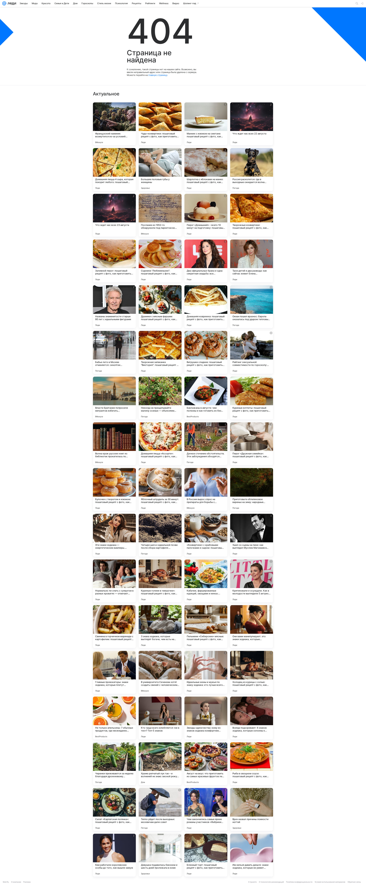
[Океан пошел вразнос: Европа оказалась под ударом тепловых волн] (251, 306)
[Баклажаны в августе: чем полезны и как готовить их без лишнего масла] (205, 398)
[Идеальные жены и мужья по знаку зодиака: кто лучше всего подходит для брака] (205, 672)
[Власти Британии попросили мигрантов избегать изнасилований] (114, 398)
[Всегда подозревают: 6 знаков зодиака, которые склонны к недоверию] (251, 718)
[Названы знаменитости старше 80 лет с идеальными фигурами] (114, 306)
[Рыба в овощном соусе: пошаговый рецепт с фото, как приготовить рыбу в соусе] (251, 763)
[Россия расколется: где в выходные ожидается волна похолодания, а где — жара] (251, 169)
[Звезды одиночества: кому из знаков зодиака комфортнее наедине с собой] (205, 718)
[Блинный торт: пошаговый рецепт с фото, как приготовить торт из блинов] (205, 855)
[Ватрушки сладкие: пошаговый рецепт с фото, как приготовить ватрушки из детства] (205, 352)
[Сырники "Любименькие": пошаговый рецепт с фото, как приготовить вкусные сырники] (160, 261)
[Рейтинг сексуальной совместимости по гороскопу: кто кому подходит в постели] (251, 352)
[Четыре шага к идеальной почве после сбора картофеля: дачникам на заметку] (160, 535)
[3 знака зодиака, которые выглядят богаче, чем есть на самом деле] (160, 626)
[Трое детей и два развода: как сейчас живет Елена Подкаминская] (251, 261)
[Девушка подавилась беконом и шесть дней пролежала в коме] (160, 855)
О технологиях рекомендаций (271, 882)
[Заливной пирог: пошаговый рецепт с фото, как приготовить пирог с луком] (114, 261)
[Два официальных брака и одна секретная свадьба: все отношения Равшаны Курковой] (205, 261)
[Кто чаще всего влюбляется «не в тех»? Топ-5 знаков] (160, 718)
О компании (16, 882)
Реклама (27, 882)
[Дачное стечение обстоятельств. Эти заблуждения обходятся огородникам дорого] (205, 443)
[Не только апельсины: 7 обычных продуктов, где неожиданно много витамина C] (114, 718)
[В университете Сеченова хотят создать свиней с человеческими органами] (160, 672)
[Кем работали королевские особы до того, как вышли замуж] (114, 855)
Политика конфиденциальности (299, 882)
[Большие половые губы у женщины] (160, 169)
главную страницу (157, 75)
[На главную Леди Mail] (11, 3)
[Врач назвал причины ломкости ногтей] (251, 809)
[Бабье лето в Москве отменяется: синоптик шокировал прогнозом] (114, 352)
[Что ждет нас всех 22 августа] (251, 123)
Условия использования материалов (330, 882)
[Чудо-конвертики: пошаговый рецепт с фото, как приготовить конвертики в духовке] (160, 123)
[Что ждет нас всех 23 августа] (114, 215)
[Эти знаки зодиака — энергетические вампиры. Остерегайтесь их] (114, 535)
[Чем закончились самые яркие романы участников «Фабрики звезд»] (205, 809)
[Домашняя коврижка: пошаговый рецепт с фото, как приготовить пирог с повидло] (205, 306)
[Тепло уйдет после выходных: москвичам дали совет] (160, 809)
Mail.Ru (6, 882)
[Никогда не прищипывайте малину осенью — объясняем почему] (160, 398)
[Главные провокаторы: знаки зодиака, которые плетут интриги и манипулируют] (114, 672)
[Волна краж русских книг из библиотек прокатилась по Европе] (114, 443)
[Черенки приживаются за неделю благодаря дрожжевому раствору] (114, 763)
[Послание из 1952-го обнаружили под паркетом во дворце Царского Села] (160, 215)
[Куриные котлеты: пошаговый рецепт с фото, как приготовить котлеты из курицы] (251, 398)
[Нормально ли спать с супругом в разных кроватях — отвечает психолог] (114, 580)
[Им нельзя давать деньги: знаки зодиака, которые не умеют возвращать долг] (251, 855)
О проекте (252, 882)
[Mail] (4, 3)
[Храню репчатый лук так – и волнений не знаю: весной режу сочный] (160, 763)
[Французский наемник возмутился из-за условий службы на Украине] (114, 123)
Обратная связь (354, 882)
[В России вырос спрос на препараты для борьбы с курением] (205, 489)
